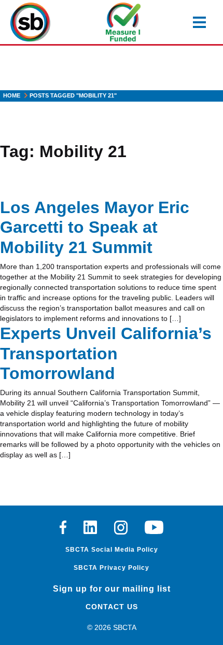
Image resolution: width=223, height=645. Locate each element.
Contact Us (112, 606)
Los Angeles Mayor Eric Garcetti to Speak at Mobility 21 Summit (94, 227)
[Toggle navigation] (199, 22)
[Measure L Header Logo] (123, 22)
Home (11, 95)
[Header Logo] (30, 22)
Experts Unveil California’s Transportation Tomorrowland (106, 353)
